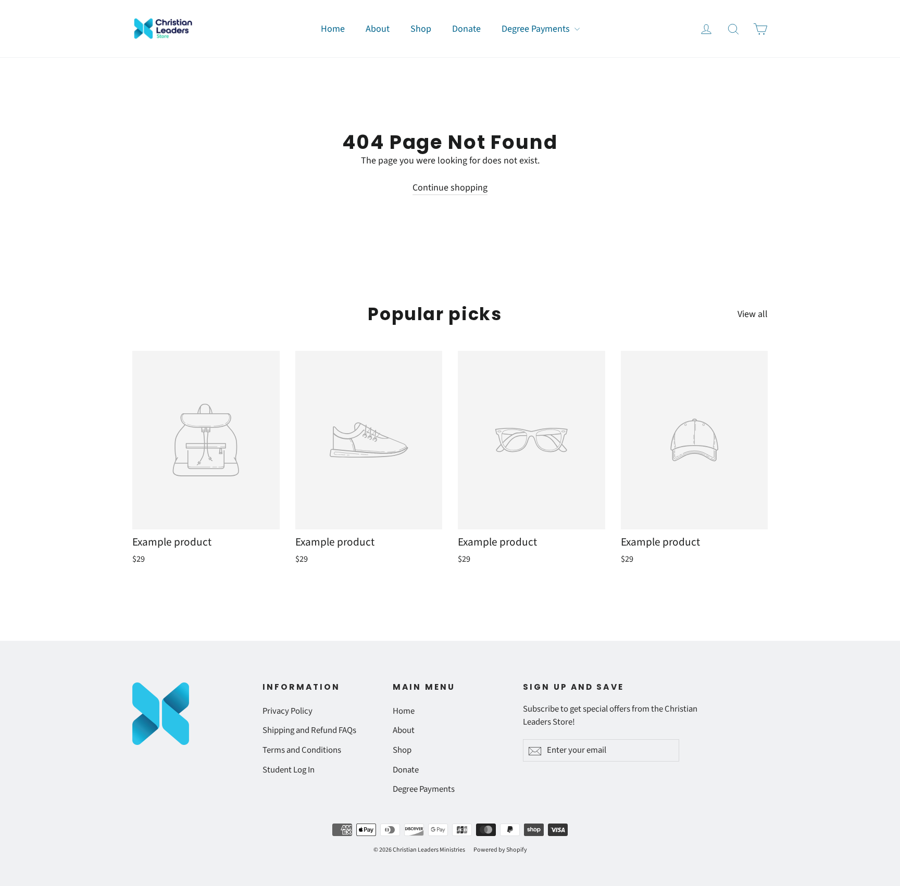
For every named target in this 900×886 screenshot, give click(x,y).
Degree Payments (537, 28)
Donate (466, 28)
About (378, 28)
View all (753, 314)
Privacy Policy (287, 711)
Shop (420, 28)
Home (333, 28)
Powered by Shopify (500, 849)
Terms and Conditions (301, 750)
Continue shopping (450, 187)
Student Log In (288, 770)
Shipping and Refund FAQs (309, 730)
